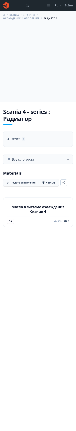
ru (56, 5)
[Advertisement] (38, 60)
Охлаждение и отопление (21, 18)
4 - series (29, 14)
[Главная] (6, 5)
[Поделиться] (63, 182)
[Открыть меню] (48, 5)
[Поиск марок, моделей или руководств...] (27, 5)
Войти (69, 5)
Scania (14, 14)
